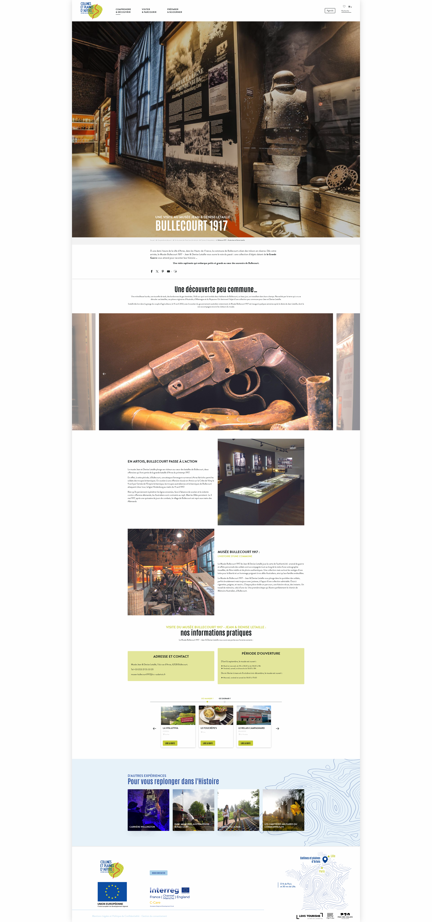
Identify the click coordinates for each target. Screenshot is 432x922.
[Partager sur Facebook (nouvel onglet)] (151, 271)
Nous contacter (158, 872)
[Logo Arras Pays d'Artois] (330, 916)
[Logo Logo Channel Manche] (170, 897)
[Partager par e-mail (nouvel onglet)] (168, 271)
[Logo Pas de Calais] (345, 916)
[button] (346, 10)
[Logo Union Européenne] (112, 895)
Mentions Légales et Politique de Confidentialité (115, 916)
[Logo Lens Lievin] (310, 916)
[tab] (207, 698)
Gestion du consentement (154, 916)
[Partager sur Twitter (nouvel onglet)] (157, 271)
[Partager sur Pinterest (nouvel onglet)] (162, 271)
